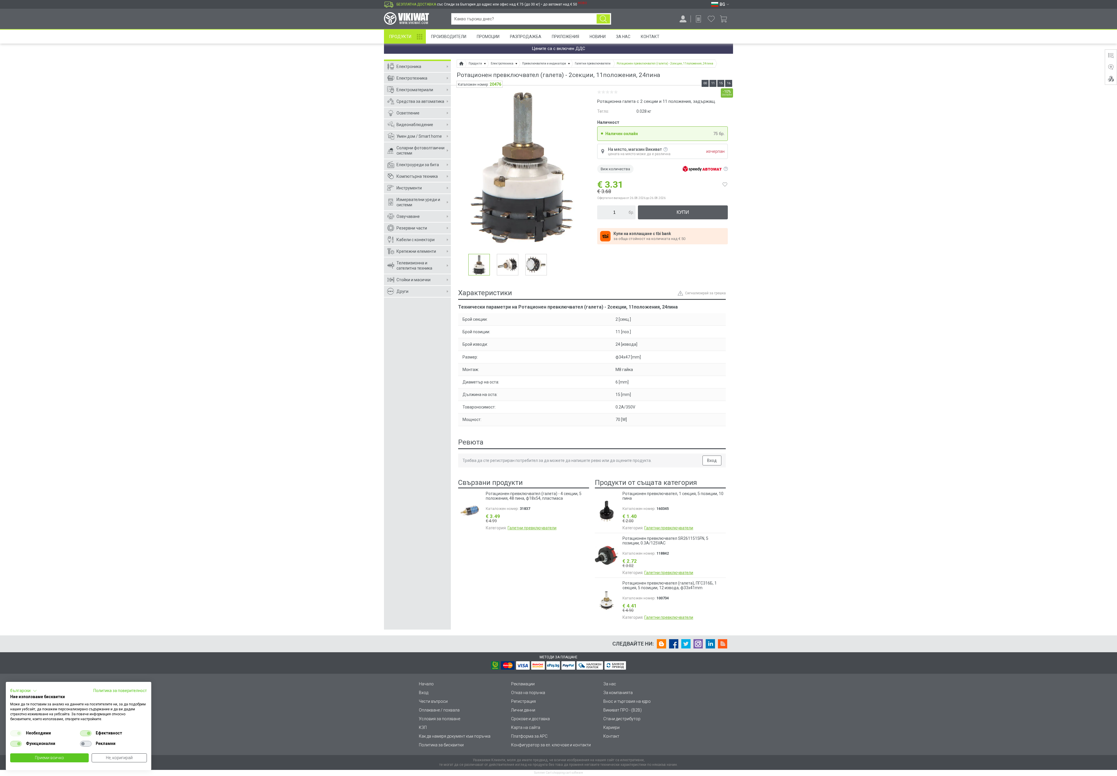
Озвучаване (408, 216)
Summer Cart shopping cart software (558, 772)
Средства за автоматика (420, 101)
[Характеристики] (1111, 55)
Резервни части (411, 228)
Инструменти (409, 188)
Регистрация (523, 701)
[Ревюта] (1111, 67)
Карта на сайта (525, 727)
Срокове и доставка (530, 718)
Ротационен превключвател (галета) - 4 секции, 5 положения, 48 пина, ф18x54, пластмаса (533, 496)
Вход (712, 460)
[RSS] (722, 643)
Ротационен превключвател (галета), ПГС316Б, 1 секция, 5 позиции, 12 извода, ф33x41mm (669, 585)
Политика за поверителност (120, 690)
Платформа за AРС (529, 736)
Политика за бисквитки (441, 745)
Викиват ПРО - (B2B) (622, 710)
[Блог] (661, 643)
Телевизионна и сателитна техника (414, 265)
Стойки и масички (413, 279)
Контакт (650, 36)
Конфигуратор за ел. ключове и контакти (551, 745)
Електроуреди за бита (417, 164)
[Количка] (725, 18)
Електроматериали (414, 89)
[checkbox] (16, 733)
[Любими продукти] (711, 18)
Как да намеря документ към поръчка (454, 736)
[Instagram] (698, 643)
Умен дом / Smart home (419, 136)
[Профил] (683, 18)
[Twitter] (686, 643)
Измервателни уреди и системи (418, 202)
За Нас (623, 36)
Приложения (565, 36)
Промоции (488, 36)
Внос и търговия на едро (627, 701)
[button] (23, 690)
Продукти (400, 36)
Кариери (611, 727)
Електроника (408, 66)
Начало (426, 684)
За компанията (618, 692)
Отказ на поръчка (528, 692)
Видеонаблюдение (414, 124)
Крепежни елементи (416, 251)
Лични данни (523, 710)
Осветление (407, 113)
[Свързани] (1111, 79)
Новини (598, 36)
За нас (609, 684)
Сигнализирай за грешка (705, 293)
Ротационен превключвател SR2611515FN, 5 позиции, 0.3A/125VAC (665, 540)
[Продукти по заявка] (698, 18)
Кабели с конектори (415, 239)
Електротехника (411, 78)
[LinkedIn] (710, 643)
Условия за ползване (439, 718)
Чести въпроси (433, 701)
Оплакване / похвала (439, 710)
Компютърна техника (417, 176)
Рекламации (523, 684)
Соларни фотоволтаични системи (420, 150)
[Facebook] (673, 643)
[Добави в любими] (725, 184)
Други (402, 291)
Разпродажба (525, 36)
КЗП (423, 727)
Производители (448, 36)
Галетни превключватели (532, 528)
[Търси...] (603, 19)
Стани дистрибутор (622, 718)
